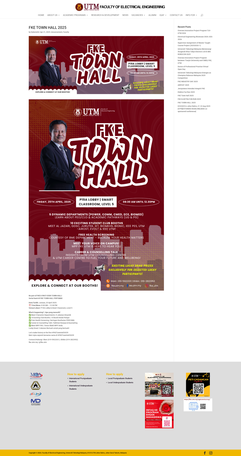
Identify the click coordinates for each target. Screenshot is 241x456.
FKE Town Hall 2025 (186, 96)
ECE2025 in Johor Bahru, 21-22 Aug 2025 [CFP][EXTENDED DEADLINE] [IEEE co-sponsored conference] (194, 108)
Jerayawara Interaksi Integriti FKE (191, 89)
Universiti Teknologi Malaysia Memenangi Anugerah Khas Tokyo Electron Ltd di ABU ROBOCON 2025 (194, 51)
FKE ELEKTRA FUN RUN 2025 (189, 99)
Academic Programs (74, 15)
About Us (52, 15)
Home (41, 15)
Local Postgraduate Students (120, 378)
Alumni (152, 15)
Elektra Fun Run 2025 (186, 92)
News (125, 15)
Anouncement (56, 32)
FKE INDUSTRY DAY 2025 (188, 82)
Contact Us (176, 15)
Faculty (66, 32)
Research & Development (105, 15)
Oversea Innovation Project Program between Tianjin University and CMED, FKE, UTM (195, 60)
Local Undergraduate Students (120, 382)
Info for (190, 15)
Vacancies (137, 15)
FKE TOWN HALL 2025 (187, 103)
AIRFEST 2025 (183, 85)
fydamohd (35, 32)
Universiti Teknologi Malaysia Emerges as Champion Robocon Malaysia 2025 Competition (194, 75)
